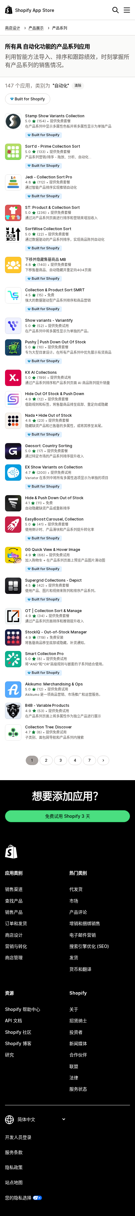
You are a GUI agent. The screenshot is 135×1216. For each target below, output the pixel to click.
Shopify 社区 (18, 1032)
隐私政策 (14, 1167)
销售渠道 (14, 889)
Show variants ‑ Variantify (49, 320)
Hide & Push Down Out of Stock (54, 497)
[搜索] (115, 10)
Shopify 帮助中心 (22, 1009)
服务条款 (14, 1152)
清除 (77, 85)
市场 (73, 900)
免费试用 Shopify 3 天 (67, 816)
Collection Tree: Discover (48, 727)
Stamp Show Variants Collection (54, 116)
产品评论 (78, 912)
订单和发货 (16, 923)
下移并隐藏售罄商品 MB (45, 259)
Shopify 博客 (18, 1043)
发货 (73, 957)
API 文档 (13, 1020)
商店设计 (14, 935)
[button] (67, 126)
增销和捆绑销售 (84, 923)
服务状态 (78, 1089)
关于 (73, 1009)
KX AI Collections (41, 372)
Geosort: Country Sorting (48, 445)
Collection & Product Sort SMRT (55, 290)
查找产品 (14, 900)
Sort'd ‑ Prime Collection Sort (52, 146)
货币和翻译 (80, 969)
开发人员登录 (18, 1137)
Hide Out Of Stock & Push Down (54, 393)
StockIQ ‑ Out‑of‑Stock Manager (56, 632)
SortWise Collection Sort (48, 228)
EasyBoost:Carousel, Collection (54, 519)
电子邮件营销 (82, 935)
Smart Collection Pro (44, 653)
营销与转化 (16, 946)
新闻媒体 (78, 1043)
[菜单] (127, 10)
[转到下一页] (103, 760)
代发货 (76, 889)
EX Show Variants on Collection (54, 467)
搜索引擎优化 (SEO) (89, 946)
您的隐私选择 (18, 1197)
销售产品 (14, 912)
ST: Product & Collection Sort (52, 207)
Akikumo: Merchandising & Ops (54, 684)
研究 (9, 1054)
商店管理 (14, 957)
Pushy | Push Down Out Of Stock (55, 342)
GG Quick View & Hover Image (52, 549)
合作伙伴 (78, 1054)
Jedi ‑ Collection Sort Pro (48, 177)
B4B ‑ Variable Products (47, 705)
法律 (73, 1077)
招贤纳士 (78, 1020)
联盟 (73, 1066)
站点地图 (14, 1182)
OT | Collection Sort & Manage (53, 610)
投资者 (76, 1032)
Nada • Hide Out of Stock (48, 415)
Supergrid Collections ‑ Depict (53, 580)
